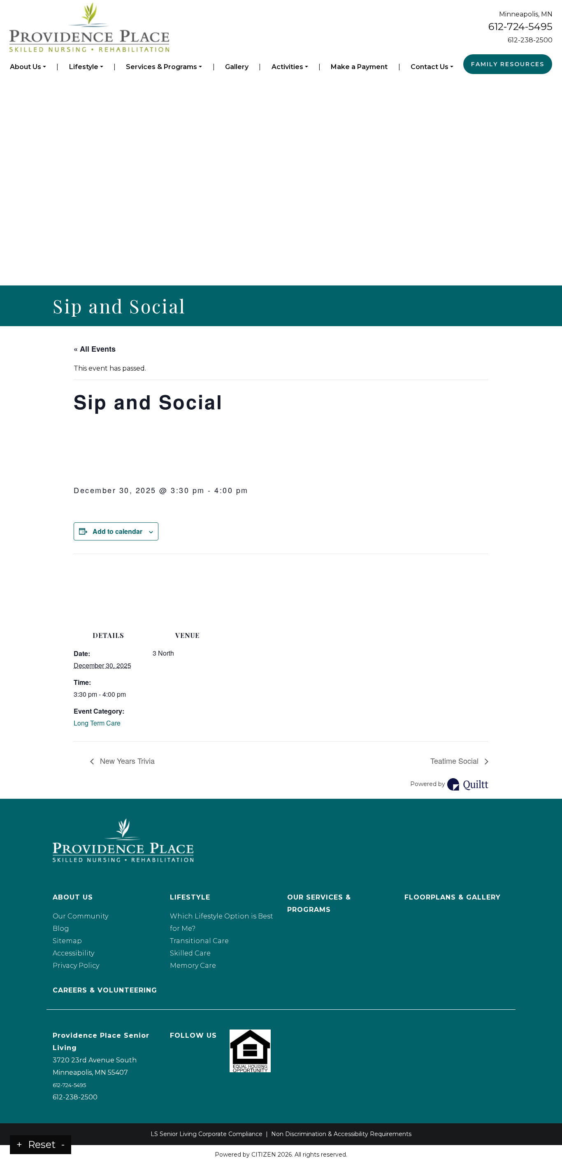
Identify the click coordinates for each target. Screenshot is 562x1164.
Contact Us (429, 67)
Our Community (80, 916)
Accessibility (73, 953)
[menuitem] (28, 67)
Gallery (236, 67)
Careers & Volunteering (105, 990)
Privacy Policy (76, 965)
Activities (287, 67)
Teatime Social (455, 760)
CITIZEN (263, 1154)
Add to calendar (117, 531)
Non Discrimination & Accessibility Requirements (341, 1134)
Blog (61, 928)
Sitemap (67, 941)
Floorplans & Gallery (452, 897)
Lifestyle (83, 67)
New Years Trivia (126, 760)
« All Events (95, 348)
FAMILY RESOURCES (507, 64)
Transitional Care (199, 941)
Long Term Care (97, 723)
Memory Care (193, 965)
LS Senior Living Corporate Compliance (206, 1134)
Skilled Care (190, 953)
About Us (25, 67)
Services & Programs (161, 67)
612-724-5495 (520, 26)
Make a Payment (359, 67)
